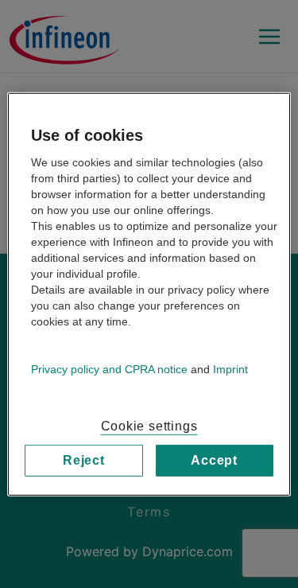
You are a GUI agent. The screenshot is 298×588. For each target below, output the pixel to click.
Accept (214, 459)
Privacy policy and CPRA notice (109, 368)
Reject (84, 459)
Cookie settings (149, 425)
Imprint (230, 368)
